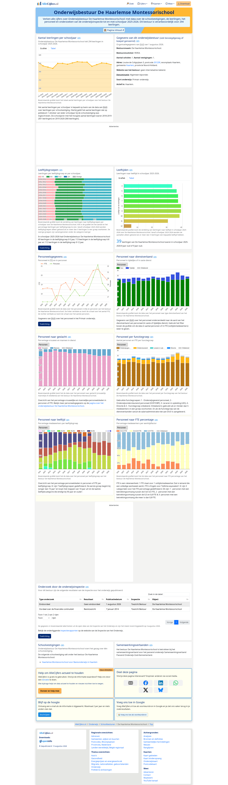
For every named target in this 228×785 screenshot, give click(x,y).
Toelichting (45, 248)
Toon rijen (47, 618)
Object (155, 599)
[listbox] (122, 265)
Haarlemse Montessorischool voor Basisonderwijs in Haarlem (69, 662)
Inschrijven (45, 714)
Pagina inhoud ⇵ (115, 30)
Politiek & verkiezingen (101, 769)
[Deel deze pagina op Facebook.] (146, 683)
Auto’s (94, 755)
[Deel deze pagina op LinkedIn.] (161, 683)
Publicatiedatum (114, 599)
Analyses (147, 736)
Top (151, 724)
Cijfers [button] (143, 3)
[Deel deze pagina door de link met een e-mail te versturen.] (131, 683)
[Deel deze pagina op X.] (146, 690)
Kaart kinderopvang (153, 758)
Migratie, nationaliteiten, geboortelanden (109, 764)
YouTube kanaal (151, 780)
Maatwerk (148, 777)
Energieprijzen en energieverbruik (106, 761)
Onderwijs (96, 767)
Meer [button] (170, 3)
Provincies (96, 744)
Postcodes (96, 742)
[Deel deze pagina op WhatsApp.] (176, 683)
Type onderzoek (46, 599)
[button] (79, 38)
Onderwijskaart (151, 761)
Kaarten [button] (156, 3)
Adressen (95, 736)
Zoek (131, 3)
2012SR (157, 62)
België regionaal (116, 747)
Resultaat (88, 599)
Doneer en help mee (49, 691)
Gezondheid (96, 758)
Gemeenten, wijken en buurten (105, 739)
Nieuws (147, 744)
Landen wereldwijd (99, 747)
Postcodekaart (150, 764)
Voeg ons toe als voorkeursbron (134, 715)
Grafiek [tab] (43, 48)
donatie (45, 679)
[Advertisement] (114, 146)
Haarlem (130, 65)
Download (185, 3)
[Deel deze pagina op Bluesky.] (161, 690)
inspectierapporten (69, 630)
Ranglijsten (149, 747)
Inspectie (135, 599)
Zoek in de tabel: (155, 594)
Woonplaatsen (108, 742)
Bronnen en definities (153, 739)
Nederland (106, 744)
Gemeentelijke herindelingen (157, 742)
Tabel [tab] (53, 48)
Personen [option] (121, 264)
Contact (147, 775)
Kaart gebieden (150, 755)
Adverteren (149, 772)
